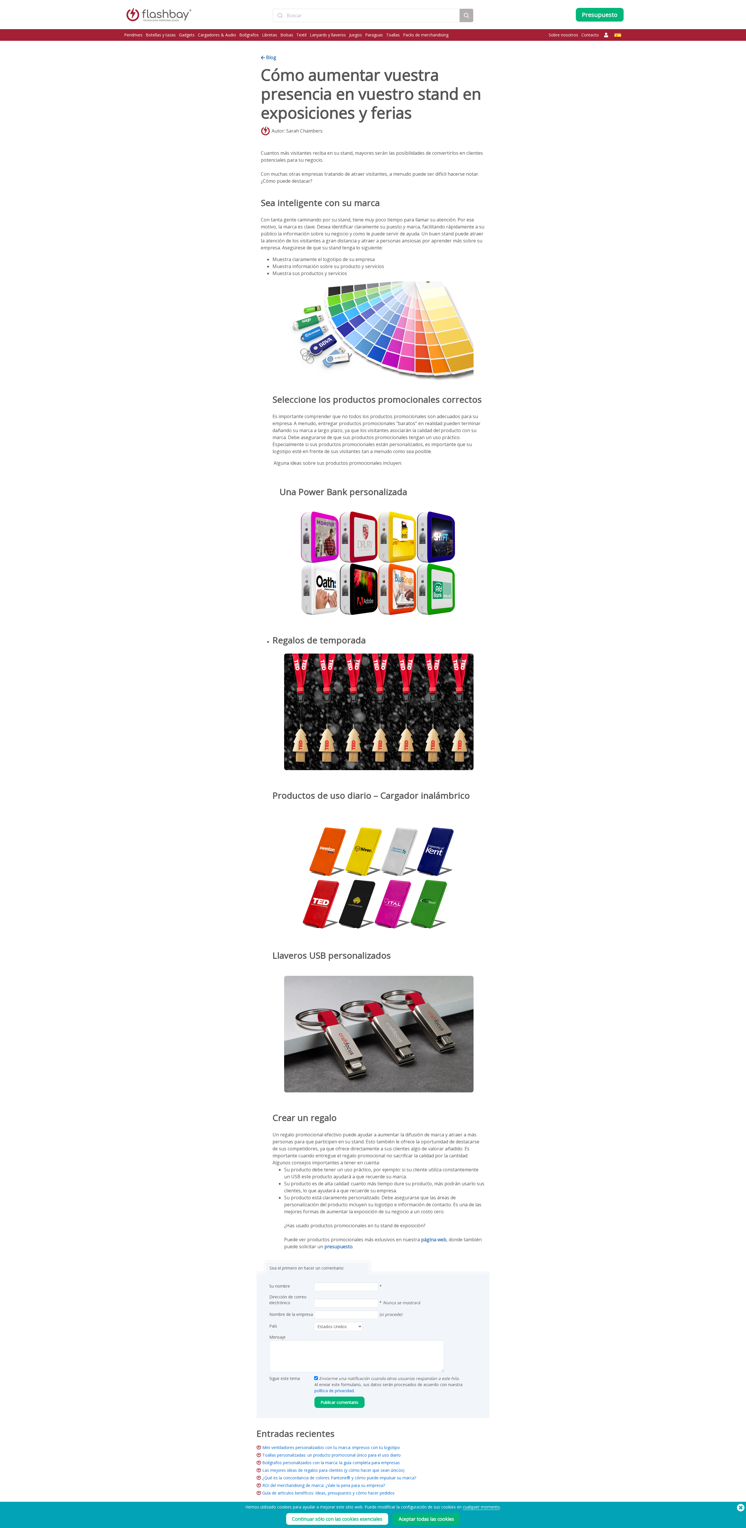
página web (433, 1239)
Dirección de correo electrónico (288, 1299)
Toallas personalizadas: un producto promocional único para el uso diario (331, 1455)
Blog (270, 57)
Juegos (355, 35)
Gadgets (187, 35)
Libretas (269, 35)
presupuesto (338, 1246)
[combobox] (366, 15)
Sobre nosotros (563, 35)
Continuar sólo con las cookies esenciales (337, 1519)
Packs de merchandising (425, 35)
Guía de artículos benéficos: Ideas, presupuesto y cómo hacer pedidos (328, 1493)
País (273, 1326)
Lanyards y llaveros (328, 35)
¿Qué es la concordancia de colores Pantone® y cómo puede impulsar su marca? (339, 1478)
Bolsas (286, 35)
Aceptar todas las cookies (426, 1519)
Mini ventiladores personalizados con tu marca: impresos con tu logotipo (331, 1447)
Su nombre (279, 1286)
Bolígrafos (249, 35)
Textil (301, 35)
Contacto (590, 35)
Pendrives (133, 35)
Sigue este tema (284, 1378)
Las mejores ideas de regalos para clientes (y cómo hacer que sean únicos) (333, 1470)
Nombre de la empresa (291, 1314)
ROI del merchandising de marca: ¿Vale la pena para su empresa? (323, 1485)
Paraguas (374, 35)
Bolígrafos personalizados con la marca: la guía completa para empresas (331, 1462)
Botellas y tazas (161, 35)
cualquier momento (481, 1507)
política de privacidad (334, 1390)
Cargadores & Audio (217, 35)
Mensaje (277, 1337)
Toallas (393, 35)
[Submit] (280, 15)
